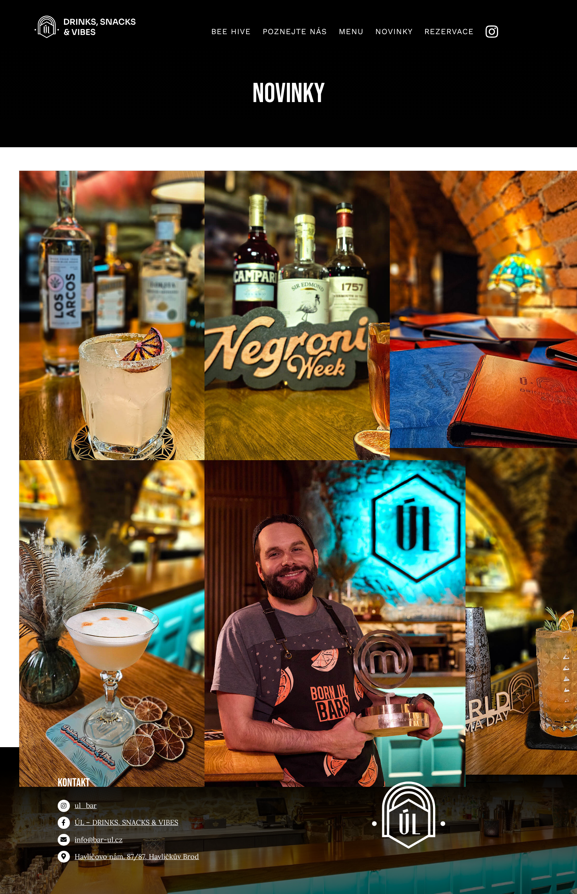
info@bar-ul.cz (98, 839)
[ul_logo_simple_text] (86, 19)
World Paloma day (520, 597)
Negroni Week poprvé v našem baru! (335, 320)
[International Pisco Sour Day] (150, 623)
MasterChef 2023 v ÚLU (335, 609)
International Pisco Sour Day (149, 609)
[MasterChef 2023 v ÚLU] (335, 623)
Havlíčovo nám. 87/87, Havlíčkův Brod (137, 856)
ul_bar (86, 805)
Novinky (149, 349)
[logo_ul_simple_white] (408, 779)
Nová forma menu (520, 320)
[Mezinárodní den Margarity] (150, 334)
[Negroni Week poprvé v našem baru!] (335, 334)
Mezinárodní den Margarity (149, 320)
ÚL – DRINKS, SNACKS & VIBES (126, 822)
